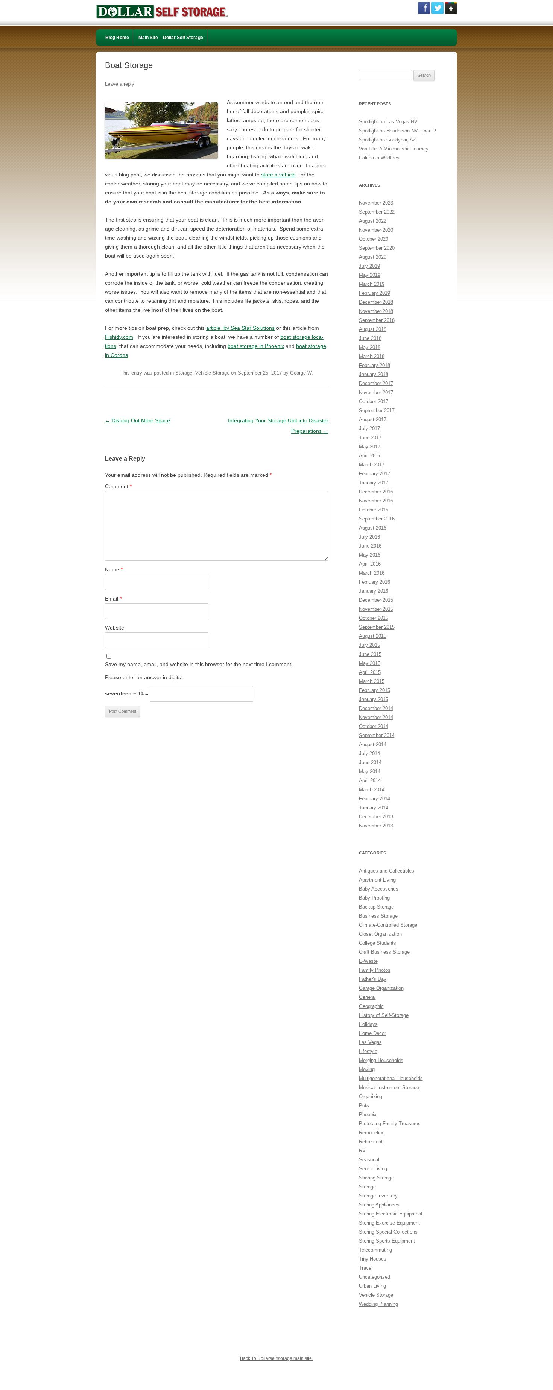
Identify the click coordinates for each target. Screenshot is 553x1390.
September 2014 (377, 735)
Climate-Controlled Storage (388, 925)
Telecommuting (375, 1250)
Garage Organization (381, 988)
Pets (364, 1105)
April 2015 (370, 672)
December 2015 (376, 600)
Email (113, 599)
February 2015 (374, 690)
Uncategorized (374, 1277)
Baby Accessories (378, 889)
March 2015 (371, 681)
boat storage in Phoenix (256, 346)
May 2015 (369, 663)
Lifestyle (368, 1051)
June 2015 (370, 654)
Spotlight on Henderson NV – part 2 (397, 131)
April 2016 (370, 564)
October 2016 (373, 510)
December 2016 (376, 492)
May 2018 (369, 347)
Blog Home (117, 37)
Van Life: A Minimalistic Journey (393, 149)
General (367, 997)
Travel (365, 1268)
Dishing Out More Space (137, 420)
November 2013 (376, 826)
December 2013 (376, 816)
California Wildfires (379, 158)
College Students (377, 943)
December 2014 (376, 708)
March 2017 (371, 464)
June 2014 (370, 762)
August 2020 (372, 257)
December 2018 (376, 302)
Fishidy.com (119, 337)
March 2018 (371, 356)
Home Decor (372, 1033)
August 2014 (372, 744)
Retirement (371, 1141)
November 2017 (376, 392)
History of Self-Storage (384, 1015)
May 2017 (369, 446)
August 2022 (372, 221)
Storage (183, 373)
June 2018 (370, 338)
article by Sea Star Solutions (240, 328)
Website (114, 628)
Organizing (370, 1096)
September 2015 (377, 627)
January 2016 (373, 591)
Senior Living (373, 1168)
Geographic (371, 1006)
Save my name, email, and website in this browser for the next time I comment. (199, 664)
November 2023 (376, 203)
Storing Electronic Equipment (390, 1214)
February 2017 (374, 473)
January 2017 (373, 483)
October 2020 (373, 239)
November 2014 (376, 717)
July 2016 (369, 537)
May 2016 (369, 555)
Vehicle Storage (212, 373)
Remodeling (371, 1132)
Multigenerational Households (391, 1078)
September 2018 (377, 320)
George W (300, 373)
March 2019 (371, 284)
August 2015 (372, 636)
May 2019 (369, 275)
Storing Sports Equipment (387, 1241)
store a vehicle (278, 174)
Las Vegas (370, 1042)
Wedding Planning (378, 1304)
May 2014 (369, 771)
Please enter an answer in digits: (143, 677)
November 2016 (376, 501)
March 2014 (371, 789)
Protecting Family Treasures (390, 1123)
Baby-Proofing (374, 898)
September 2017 (377, 410)
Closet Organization (380, 934)
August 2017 (372, 419)
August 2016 (372, 528)
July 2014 (369, 753)
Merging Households (381, 1060)
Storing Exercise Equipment (389, 1223)
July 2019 (369, 266)
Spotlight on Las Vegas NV (388, 121)
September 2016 (377, 519)
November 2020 (376, 230)
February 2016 (374, 582)
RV (362, 1150)
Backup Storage (376, 907)
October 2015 (373, 618)
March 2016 (371, 573)
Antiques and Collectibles (386, 871)
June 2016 (370, 546)
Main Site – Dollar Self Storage (170, 37)
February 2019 (374, 293)
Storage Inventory (378, 1196)
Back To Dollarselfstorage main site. (276, 1358)
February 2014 (374, 798)
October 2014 (373, 726)
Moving (367, 1069)
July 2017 (369, 428)
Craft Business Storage (384, 952)
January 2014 (373, 807)
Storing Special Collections (388, 1232)
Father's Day (372, 979)
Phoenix (368, 1114)
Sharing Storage (376, 1178)
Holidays (368, 1024)
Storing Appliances (379, 1205)
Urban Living (372, 1286)
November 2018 (376, 311)
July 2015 (369, 645)
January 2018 (373, 374)
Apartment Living (377, 880)
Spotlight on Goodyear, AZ (387, 140)
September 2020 (377, 248)
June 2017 (370, 437)
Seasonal (369, 1159)
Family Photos (374, 970)
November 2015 (376, 609)
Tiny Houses (372, 1259)
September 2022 (377, 212)
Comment (118, 486)
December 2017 (376, 383)
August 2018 (372, 329)
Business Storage (378, 916)
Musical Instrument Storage (389, 1087)
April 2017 (370, 455)
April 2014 (370, 780)
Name (114, 569)
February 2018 (374, 365)
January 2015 (373, 699)
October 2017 (373, 401)
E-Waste (368, 961)
